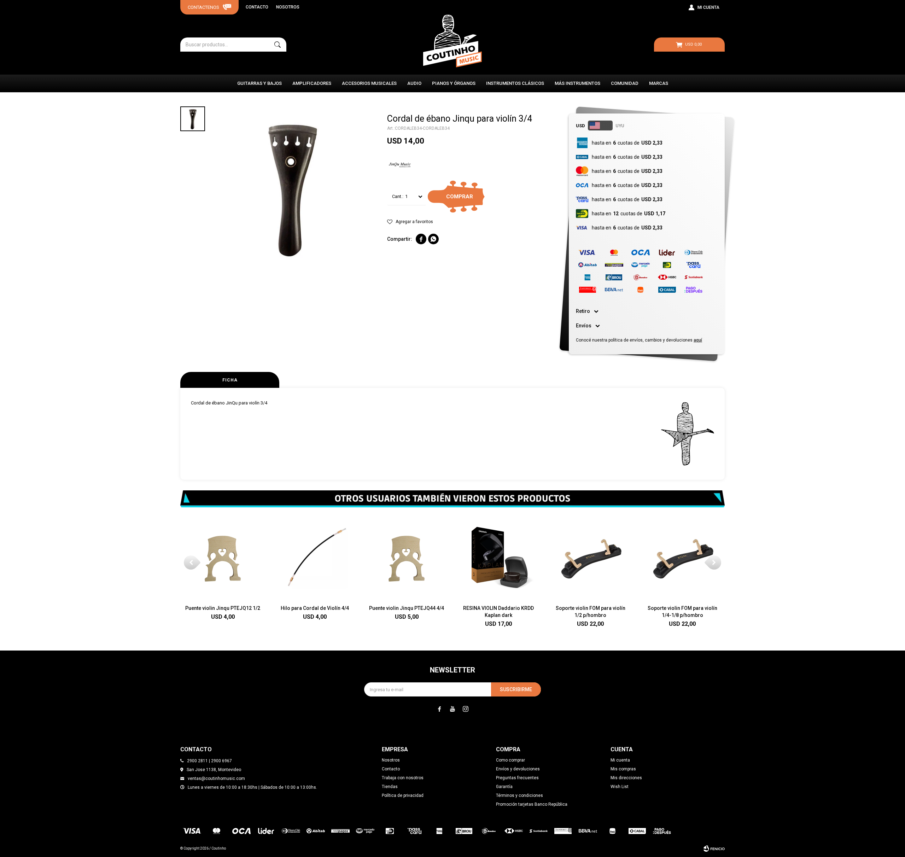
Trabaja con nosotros (403, 777)
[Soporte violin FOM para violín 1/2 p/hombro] (590, 556)
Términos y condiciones (519, 795)
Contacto (257, 7)
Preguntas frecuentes (517, 777)
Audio (414, 83)
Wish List (620, 786)
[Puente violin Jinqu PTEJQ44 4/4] (406, 556)
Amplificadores (311, 83)
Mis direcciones (626, 777)
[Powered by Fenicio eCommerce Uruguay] (714, 848)
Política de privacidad (403, 795)
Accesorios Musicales (369, 83)
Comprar (459, 196)
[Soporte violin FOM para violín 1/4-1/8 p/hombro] (682, 556)
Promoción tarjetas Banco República (531, 804)
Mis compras (623, 768)
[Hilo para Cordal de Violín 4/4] (314, 556)
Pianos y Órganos (453, 83)
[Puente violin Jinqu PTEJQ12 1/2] (222, 556)
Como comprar (510, 760)
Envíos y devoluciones (518, 768)
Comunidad (624, 83)
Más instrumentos (577, 83)
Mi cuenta (620, 760)
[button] (277, 44)
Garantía (504, 786)
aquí (698, 340)
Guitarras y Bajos (259, 83)
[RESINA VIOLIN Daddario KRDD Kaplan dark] (498, 556)
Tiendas (390, 786)
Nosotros (287, 7)
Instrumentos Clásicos (515, 83)
